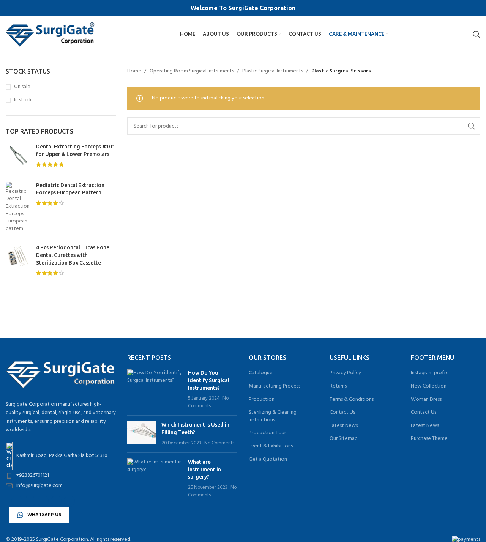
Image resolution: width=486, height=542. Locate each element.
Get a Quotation (268, 459)
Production (262, 399)
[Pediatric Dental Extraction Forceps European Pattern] (18, 207)
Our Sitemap (344, 439)
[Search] (476, 34)
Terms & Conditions (352, 399)
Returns (338, 386)
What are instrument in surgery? (204, 469)
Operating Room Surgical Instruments (192, 71)
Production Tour (267, 433)
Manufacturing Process (274, 386)
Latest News (344, 426)
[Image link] (61, 373)
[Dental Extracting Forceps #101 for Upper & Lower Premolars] (18, 156)
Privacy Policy (345, 373)
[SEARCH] (471, 126)
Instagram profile (430, 373)
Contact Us (342, 412)
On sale (22, 87)
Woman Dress (426, 399)
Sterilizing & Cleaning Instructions (273, 416)
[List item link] (61, 475)
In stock (23, 100)
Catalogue (261, 373)
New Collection (429, 386)
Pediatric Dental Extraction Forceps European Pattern (70, 189)
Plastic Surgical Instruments (272, 71)
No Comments (208, 402)
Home (134, 71)
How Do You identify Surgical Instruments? (208, 380)
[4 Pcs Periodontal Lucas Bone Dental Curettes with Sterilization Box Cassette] (18, 261)
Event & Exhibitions (271, 446)
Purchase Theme (429, 439)
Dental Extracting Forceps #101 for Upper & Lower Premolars (75, 150)
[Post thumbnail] (154, 389)
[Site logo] (50, 34)
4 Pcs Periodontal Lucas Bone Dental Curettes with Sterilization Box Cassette (72, 254)
